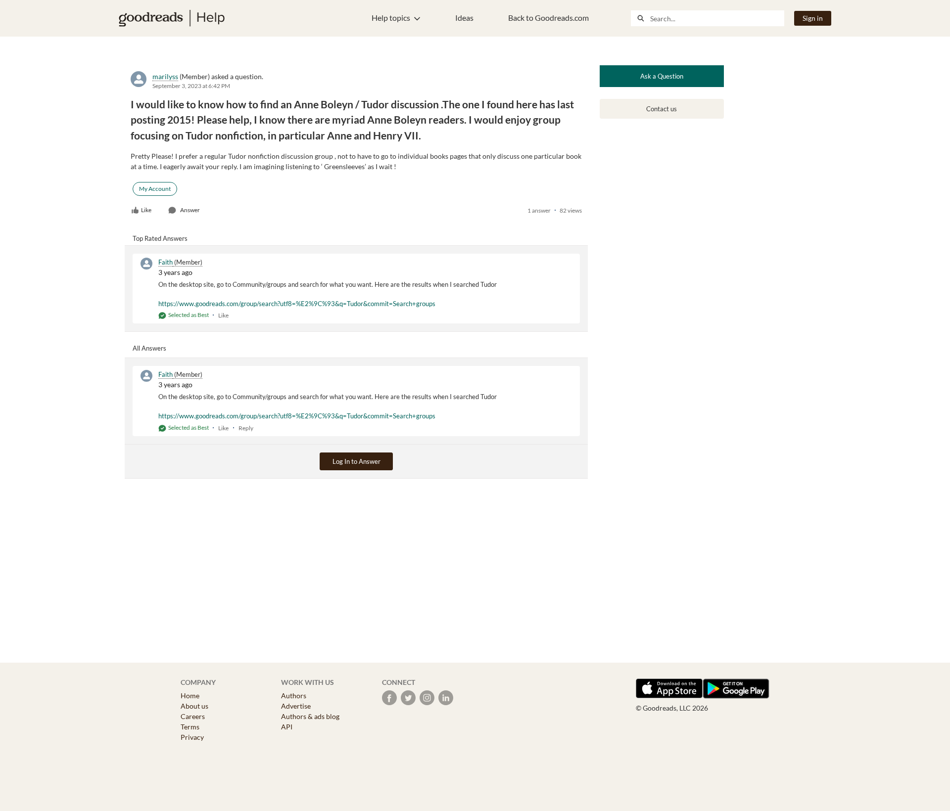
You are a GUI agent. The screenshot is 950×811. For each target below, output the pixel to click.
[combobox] (717, 18)
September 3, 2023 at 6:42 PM (191, 86)
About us (194, 706)
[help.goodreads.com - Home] (172, 18)
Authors (293, 695)
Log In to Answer (356, 461)
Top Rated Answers (160, 238)
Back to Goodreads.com (548, 17)
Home (190, 695)
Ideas (464, 17)
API (286, 726)
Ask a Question (661, 76)
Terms (190, 726)
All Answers (149, 348)
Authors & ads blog (310, 716)
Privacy (192, 737)
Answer (190, 210)
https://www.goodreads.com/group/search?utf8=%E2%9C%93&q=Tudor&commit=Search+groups (296, 304)
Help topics (391, 17)
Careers (193, 716)
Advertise (296, 706)
